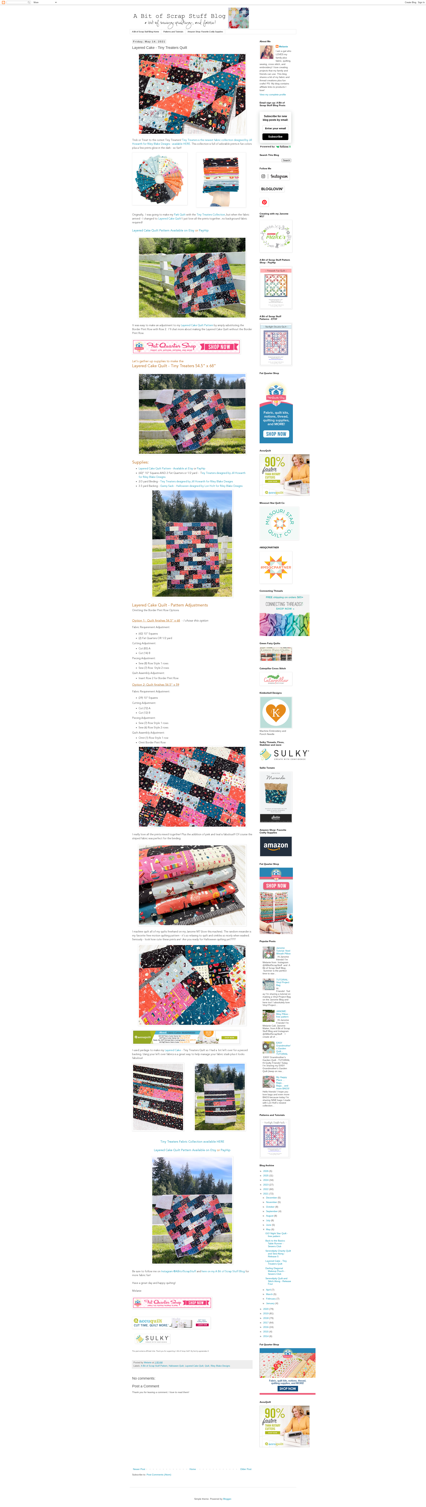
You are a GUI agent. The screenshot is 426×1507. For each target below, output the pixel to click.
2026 (266, 1171)
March (269, 1294)
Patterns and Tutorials (173, 32)
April (268, 1289)
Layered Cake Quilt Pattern (197, 325)
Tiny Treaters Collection (211, 215)
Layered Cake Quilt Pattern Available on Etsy (163, 230)
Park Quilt (180, 215)
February (271, 1298)
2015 (266, 1331)
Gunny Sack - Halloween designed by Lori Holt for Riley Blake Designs (201, 486)
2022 (266, 1189)
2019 (266, 1313)
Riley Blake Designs (220, 1366)
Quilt (207, 1366)
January (270, 1303)
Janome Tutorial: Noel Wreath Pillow (283, 951)
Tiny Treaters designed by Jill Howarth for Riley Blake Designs (196, 481)
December (272, 1197)
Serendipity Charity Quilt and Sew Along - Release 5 (278, 1253)
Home (193, 1469)
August (270, 1215)
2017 (266, 1322)
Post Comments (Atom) (159, 1474)
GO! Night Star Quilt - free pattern (276, 1235)
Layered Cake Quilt (169, 218)
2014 (266, 1336)
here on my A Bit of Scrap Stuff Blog (223, 1271)
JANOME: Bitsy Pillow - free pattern (282, 1014)
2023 (266, 1184)
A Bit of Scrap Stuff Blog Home (145, 32)
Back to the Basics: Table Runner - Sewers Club (275, 1243)
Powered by (267, 146)
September (272, 1211)
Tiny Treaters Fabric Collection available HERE (192, 1141)
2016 (266, 1327)
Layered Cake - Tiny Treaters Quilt (276, 1262)
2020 (266, 1309)
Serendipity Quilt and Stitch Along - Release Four (278, 1281)
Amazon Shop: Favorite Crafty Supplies (205, 32)
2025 (266, 1175)
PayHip (204, 230)
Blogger (227, 1499)
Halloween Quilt (176, 1366)
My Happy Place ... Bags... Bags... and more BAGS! (282, 1083)
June (269, 1225)
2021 (266, 1193)
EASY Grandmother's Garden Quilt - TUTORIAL (283, 1048)
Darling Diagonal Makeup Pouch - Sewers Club (275, 1271)
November (272, 1202)
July (268, 1220)
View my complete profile (273, 94)
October (270, 1206)
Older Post (245, 1469)
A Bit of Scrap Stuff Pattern (154, 1366)
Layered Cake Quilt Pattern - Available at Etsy (166, 468)
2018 (266, 1318)
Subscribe (275, 136)
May (268, 1229)
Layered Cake (173, 1050)
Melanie (283, 46)
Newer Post (139, 1469)
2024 (266, 1180)
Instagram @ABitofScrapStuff (179, 1271)
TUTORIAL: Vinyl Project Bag (282, 982)
